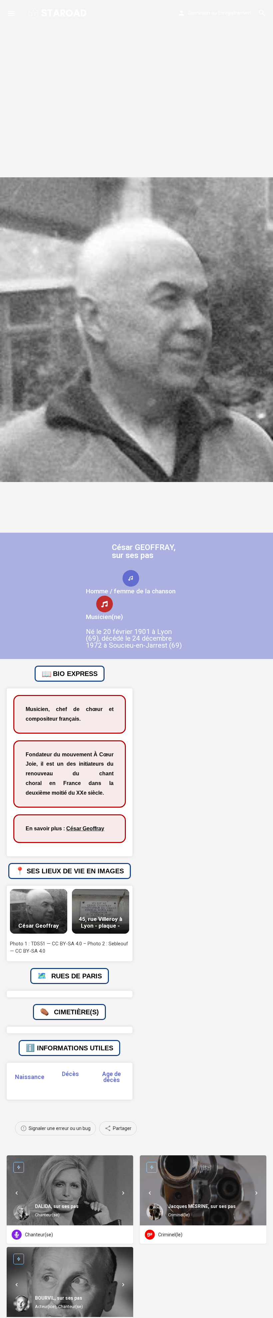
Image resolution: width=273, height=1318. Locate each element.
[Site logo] (58, 13)
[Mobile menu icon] (11, 13)
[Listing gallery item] (38, 911)
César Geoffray (85, 828)
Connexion (199, 13)
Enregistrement (234, 13)
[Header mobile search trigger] (262, 13)
